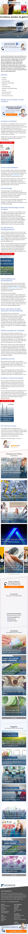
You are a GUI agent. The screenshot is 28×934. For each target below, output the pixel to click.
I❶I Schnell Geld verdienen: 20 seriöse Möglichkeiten (7, 270)
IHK (1, 238)
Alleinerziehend (5, 911)
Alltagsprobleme (5, 906)
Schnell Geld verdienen (20, 919)
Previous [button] (2, 560)
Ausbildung (14, 477)
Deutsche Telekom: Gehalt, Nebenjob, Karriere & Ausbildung (13, 567)
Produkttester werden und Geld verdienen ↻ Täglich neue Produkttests (6, 416)
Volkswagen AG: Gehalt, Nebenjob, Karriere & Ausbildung (14, 496)
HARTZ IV (3, 918)
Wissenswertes (4, 912)
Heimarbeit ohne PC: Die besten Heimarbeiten (12, 651)
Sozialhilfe (3, 916)
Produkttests (17, 918)
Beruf (18, 34)
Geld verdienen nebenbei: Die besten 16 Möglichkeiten (13, 816)
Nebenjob (16, 907)
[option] (7, 154)
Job (21, 33)
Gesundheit (4, 908)
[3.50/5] (11, 446)
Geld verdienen (18, 910)
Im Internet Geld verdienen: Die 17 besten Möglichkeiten (14, 799)
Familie (2, 907)
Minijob (16, 908)
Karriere (24, 33)
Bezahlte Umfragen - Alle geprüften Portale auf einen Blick (12, 851)
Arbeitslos (3, 919)
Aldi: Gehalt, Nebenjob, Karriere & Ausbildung (14, 540)
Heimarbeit (16, 906)
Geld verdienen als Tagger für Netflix (14, 693)
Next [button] (26, 560)
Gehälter (24, 477)
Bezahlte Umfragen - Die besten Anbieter (12, 672)
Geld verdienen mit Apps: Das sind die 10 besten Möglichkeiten (13, 780)
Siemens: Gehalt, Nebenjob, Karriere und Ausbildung (13, 471)
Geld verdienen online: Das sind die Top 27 (7, 160)
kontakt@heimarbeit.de (13, 901)
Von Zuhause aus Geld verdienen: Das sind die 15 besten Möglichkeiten (12, 869)
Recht (2, 921)
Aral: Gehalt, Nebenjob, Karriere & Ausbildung (14, 518)
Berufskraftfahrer (15, 174)
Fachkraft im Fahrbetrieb (13, 287)
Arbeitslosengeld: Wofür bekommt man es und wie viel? (12, 712)
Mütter (3, 910)
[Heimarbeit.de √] (14, 3)
